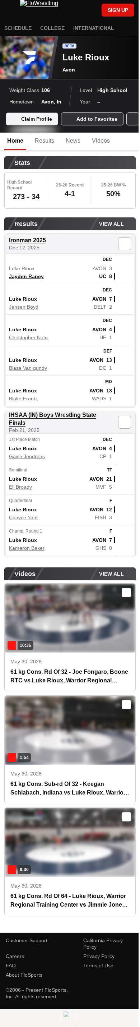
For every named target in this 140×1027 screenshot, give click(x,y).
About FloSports (24, 975)
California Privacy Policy (103, 944)
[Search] (93, 11)
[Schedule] (80, 11)
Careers (15, 956)
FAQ (11, 965)
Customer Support (26, 940)
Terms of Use (98, 965)
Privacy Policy (99, 956)
